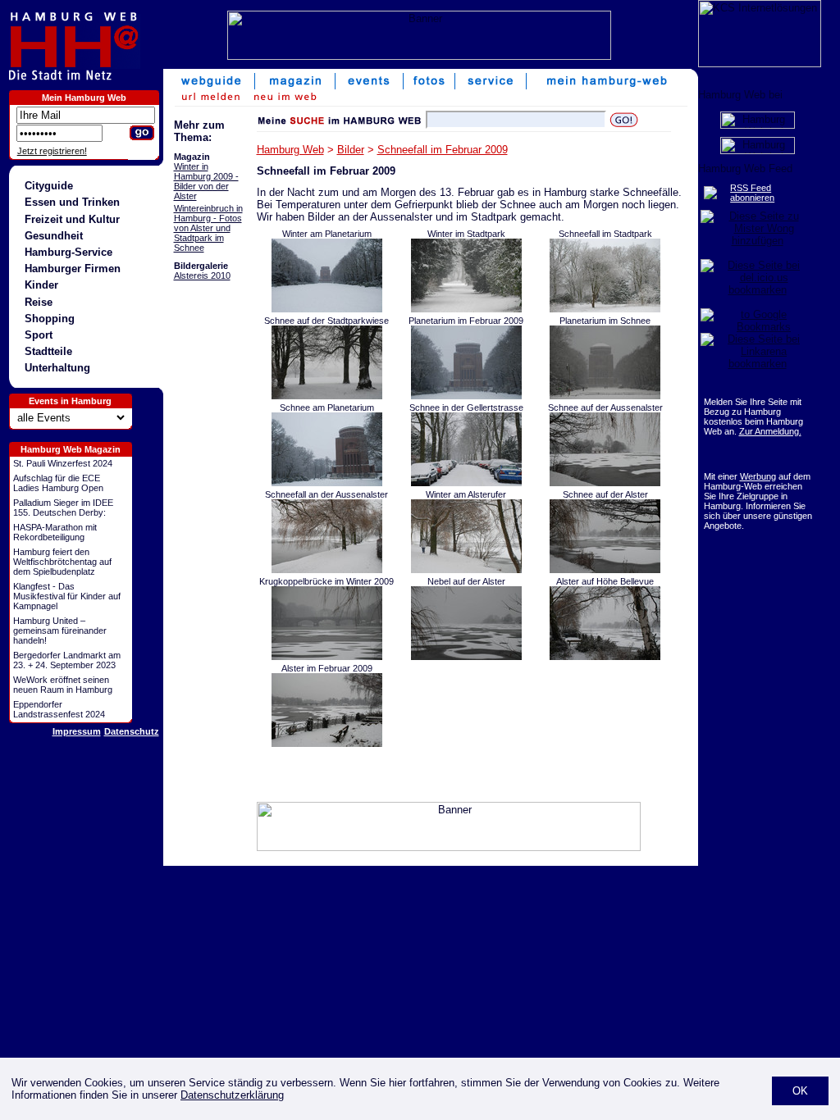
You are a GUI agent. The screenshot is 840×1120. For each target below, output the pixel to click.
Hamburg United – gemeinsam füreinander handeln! (60, 630)
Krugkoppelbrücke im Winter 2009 (326, 581)
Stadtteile (48, 351)
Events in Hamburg (70, 401)
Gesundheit (54, 236)
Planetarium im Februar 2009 (466, 321)
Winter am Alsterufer (466, 494)
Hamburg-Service (68, 252)
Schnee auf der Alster (605, 494)
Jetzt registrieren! (52, 151)
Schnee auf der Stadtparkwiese (326, 321)
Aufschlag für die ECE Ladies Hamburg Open (58, 483)
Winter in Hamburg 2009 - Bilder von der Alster (206, 181)
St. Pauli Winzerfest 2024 (62, 463)
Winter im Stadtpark (466, 234)
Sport (38, 335)
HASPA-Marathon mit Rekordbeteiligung (55, 532)
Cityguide (49, 186)
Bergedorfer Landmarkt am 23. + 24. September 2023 (67, 660)
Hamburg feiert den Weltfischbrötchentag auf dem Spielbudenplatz (62, 561)
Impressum (76, 731)
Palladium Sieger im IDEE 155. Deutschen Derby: (63, 507)
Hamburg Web (290, 149)
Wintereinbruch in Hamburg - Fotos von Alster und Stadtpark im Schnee (208, 228)
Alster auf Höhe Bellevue (605, 581)
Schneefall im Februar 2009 (442, 149)
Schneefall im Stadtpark (605, 234)
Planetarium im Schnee (605, 321)
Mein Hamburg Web (84, 97)
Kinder (41, 285)
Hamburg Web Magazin (71, 449)
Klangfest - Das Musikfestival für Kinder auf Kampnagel (67, 596)
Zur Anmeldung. (770, 431)
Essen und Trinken (72, 202)
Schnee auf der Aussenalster (605, 407)
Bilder (350, 149)
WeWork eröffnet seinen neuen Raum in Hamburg (62, 684)
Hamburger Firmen (73, 268)
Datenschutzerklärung (232, 1095)
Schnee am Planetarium (327, 407)
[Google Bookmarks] (758, 327)
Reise (38, 302)
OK (800, 1091)
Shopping (50, 318)
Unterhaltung (57, 368)
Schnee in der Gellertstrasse (466, 407)
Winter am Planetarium (327, 234)
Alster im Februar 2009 (326, 668)
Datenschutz (131, 731)
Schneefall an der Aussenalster (326, 494)
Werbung (758, 476)
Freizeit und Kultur (72, 219)
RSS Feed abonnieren (752, 193)
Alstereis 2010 (202, 275)
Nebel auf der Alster (466, 581)
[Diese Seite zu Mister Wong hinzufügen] (758, 240)
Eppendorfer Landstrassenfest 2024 (59, 709)
